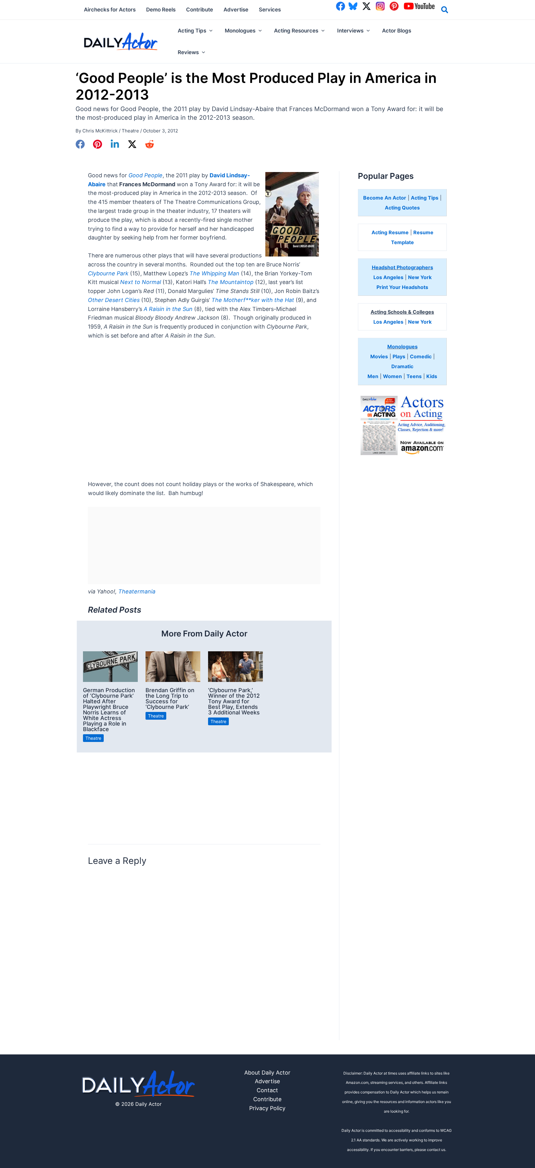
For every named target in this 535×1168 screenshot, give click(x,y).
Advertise (267, 1081)
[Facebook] (80, 144)
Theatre (130, 131)
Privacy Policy (267, 1108)
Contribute (267, 1099)
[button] (445, 10)
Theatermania (136, 591)
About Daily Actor (267, 1072)
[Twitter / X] (132, 144)
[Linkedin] (115, 144)
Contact (267, 1090)
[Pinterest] (97, 144)
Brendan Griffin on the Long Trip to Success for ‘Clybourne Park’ (170, 698)
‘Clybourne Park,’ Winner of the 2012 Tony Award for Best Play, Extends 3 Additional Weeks (234, 701)
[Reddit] (149, 144)
